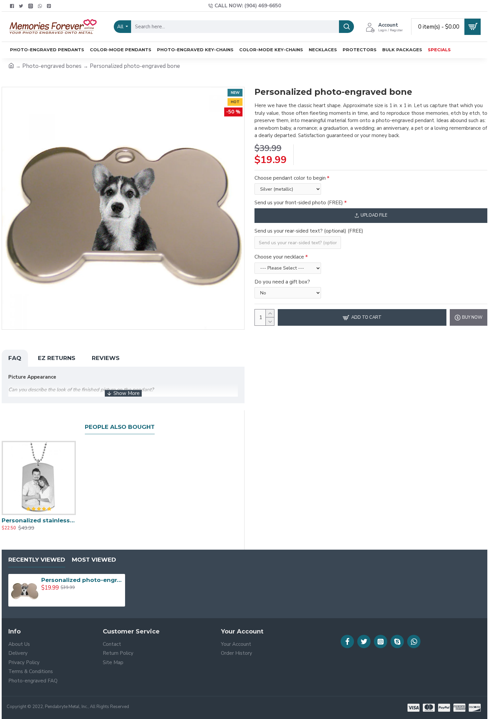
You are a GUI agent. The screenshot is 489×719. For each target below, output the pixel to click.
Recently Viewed (36, 559)
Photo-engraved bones (52, 66)
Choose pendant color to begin (290, 178)
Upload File (374, 215)
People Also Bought (120, 427)
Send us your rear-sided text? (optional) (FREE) (308, 231)
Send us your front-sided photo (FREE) (298, 202)
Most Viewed (94, 559)
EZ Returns (56, 358)
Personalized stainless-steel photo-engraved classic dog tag (39, 520)
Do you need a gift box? (282, 281)
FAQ (14, 358)
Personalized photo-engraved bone (82, 580)
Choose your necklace (279, 257)
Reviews (105, 358)
